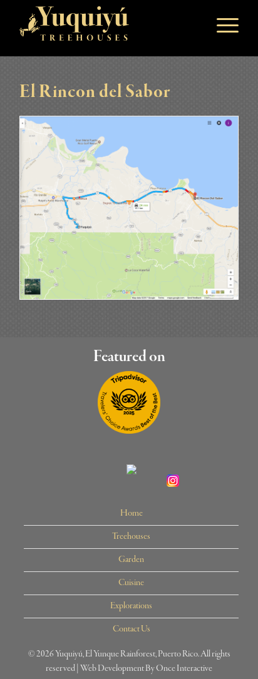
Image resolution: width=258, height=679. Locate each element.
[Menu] (221, 25)
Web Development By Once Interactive (146, 668)
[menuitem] (131, 514)
